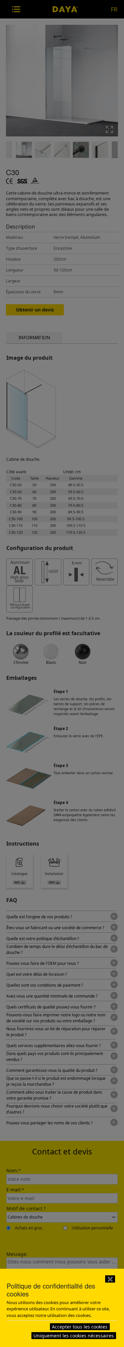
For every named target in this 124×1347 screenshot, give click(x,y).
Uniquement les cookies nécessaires (73, 1335)
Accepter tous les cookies (79, 1327)
